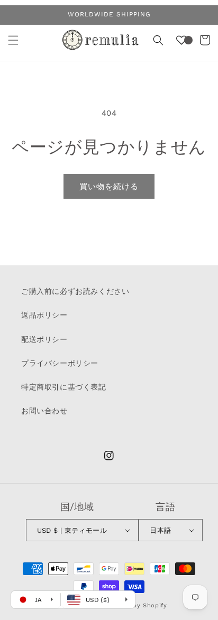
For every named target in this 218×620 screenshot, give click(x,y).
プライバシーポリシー (59, 363)
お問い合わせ (44, 410)
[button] (13, 40)
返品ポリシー (44, 315)
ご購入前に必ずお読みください (75, 291)
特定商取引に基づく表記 (63, 387)
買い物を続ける (109, 186)
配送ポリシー (44, 339)
